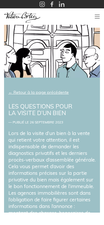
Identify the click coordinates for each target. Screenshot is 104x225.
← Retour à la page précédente (38, 92)
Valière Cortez (22, 16)
